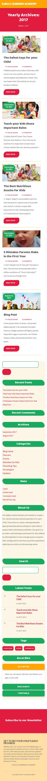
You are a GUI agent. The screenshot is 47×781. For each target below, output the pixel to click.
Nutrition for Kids (11, 462)
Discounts (23, 686)
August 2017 (8, 435)
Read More (11, 92)
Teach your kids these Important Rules (19, 125)
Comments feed (9, 496)
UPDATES (30, 648)
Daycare (7, 455)
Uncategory (8, 469)
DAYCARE (8, 648)
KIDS (19, 648)
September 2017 (10, 432)
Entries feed (8, 492)
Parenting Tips (10, 466)
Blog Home (8, 451)
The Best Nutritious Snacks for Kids (17, 188)
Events (6, 458)
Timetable (23, 693)
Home (20, 26)
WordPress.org (9, 499)
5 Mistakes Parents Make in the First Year (21, 254)
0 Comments (27, 66)
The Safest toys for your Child (21, 59)
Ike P (33, 774)
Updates (7, 473)
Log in (5, 488)
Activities (23, 666)
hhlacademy (13, 66)
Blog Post (10, 314)
